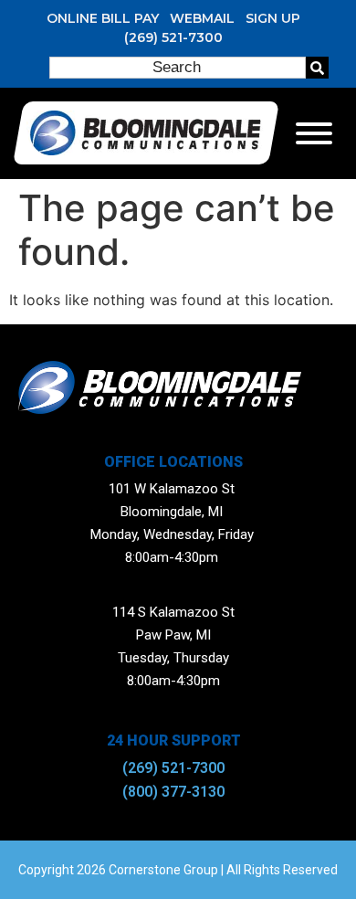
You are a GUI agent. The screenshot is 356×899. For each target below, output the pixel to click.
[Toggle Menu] (314, 133)
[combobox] (177, 68)
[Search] (317, 68)
